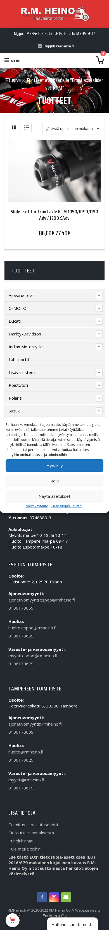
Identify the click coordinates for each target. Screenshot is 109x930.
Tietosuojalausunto (66, 506)
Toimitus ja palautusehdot (33, 824)
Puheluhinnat (20, 841)
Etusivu (13, 80)
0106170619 (21, 788)
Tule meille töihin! (24, 849)
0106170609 (21, 732)
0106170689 (21, 636)
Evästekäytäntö (36, 506)
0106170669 (21, 608)
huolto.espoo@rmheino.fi (32, 628)
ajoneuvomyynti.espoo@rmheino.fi (41, 600)
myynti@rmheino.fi (26, 779)
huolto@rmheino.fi (25, 752)
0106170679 (21, 663)
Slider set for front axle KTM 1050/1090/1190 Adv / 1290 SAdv (54, 215)
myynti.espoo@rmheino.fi (32, 655)
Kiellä (54, 481)
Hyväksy (54, 465)
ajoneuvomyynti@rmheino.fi (35, 724)
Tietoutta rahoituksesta (31, 832)
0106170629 (21, 760)
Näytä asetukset (54, 496)
